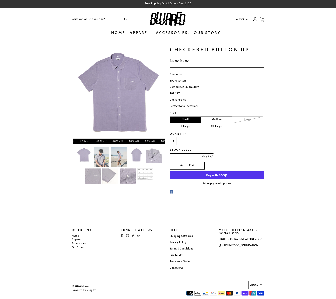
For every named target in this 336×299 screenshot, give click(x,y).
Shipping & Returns (181, 236)
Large (247, 119)
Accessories (172, 33)
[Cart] (262, 19)
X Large (185, 126)
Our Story (207, 33)
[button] (242, 19)
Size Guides (176, 255)
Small (185, 119)
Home (118, 33)
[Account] (255, 19)
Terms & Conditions (181, 248)
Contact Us (176, 268)
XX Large (216, 126)
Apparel (140, 33)
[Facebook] (171, 192)
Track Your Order (180, 261)
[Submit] (125, 19)
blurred (85, 286)
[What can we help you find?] (97, 19)
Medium (217, 119)
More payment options (217, 183)
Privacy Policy (178, 242)
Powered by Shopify (84, 290)
